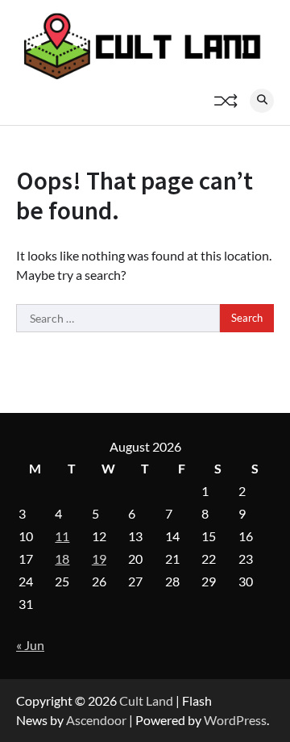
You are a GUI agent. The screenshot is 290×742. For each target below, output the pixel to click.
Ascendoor (96, 719)
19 (99, 558)
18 (62, 558)
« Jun (30, 644)
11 (62, 536)
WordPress (235, 719)
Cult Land (146, 700)
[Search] (262, 101)
